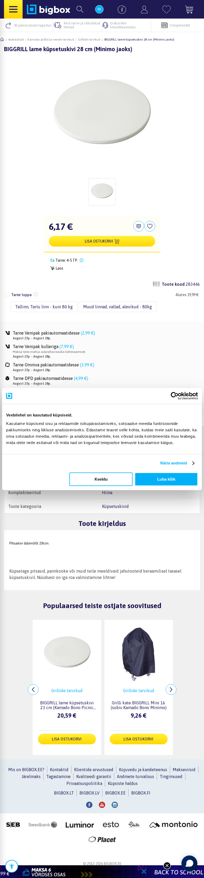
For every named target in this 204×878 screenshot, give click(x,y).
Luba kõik (166, 479)
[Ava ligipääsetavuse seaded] (11, 866)
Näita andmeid (173, 463)
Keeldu (101, 479)
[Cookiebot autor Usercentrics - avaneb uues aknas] (174, 396)
